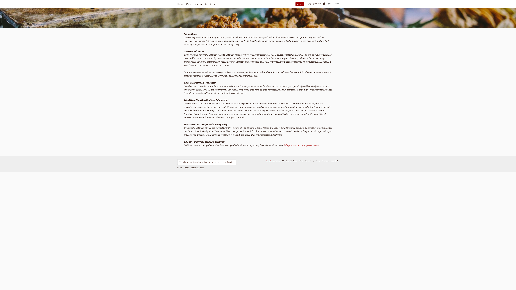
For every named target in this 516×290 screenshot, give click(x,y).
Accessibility (334, 161)
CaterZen (269, 161)
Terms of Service (322, 161)
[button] (206, 162)
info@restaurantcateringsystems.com (301, 145)
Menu (188, 4)
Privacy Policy (309, 161)
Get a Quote (210, 4)
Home (180, 4)
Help (301, 161)
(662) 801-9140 (315, 4)
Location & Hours (197, 168)
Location (198, 4)
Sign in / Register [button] (333, 4)
